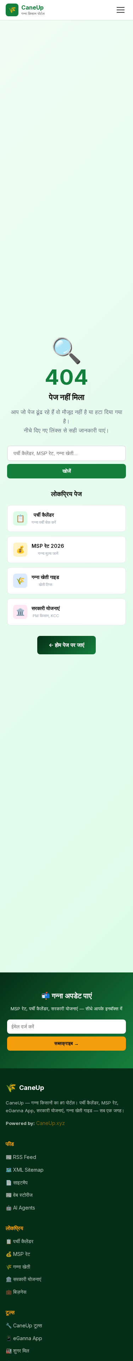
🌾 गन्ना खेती (18, 1267)
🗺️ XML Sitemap (25, 1170)
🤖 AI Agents (20, 1208)
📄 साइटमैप (17, 1182)
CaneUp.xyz (50, 1123)
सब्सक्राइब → (66, 1043)
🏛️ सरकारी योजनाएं (23, 1279)
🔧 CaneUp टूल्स (24, 1325)
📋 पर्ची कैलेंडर (19, 1241)
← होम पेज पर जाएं (66, 645)
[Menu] (120, 10)
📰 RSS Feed (21, 1157)
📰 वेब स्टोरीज (19, 1195)
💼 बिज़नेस (16, 1292)
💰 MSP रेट (18, 1254)
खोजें (66, 471)
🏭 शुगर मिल (17, 1351)
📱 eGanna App (24, 1338)
